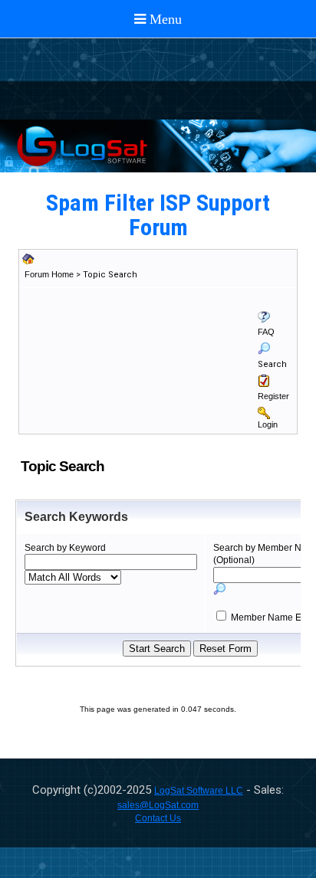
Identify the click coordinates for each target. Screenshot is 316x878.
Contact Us (158, 818)
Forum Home (49, 274)
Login (268, 424)
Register (273, 396)
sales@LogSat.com (158, 805)
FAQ (266, 331)
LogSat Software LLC (198, 790)
